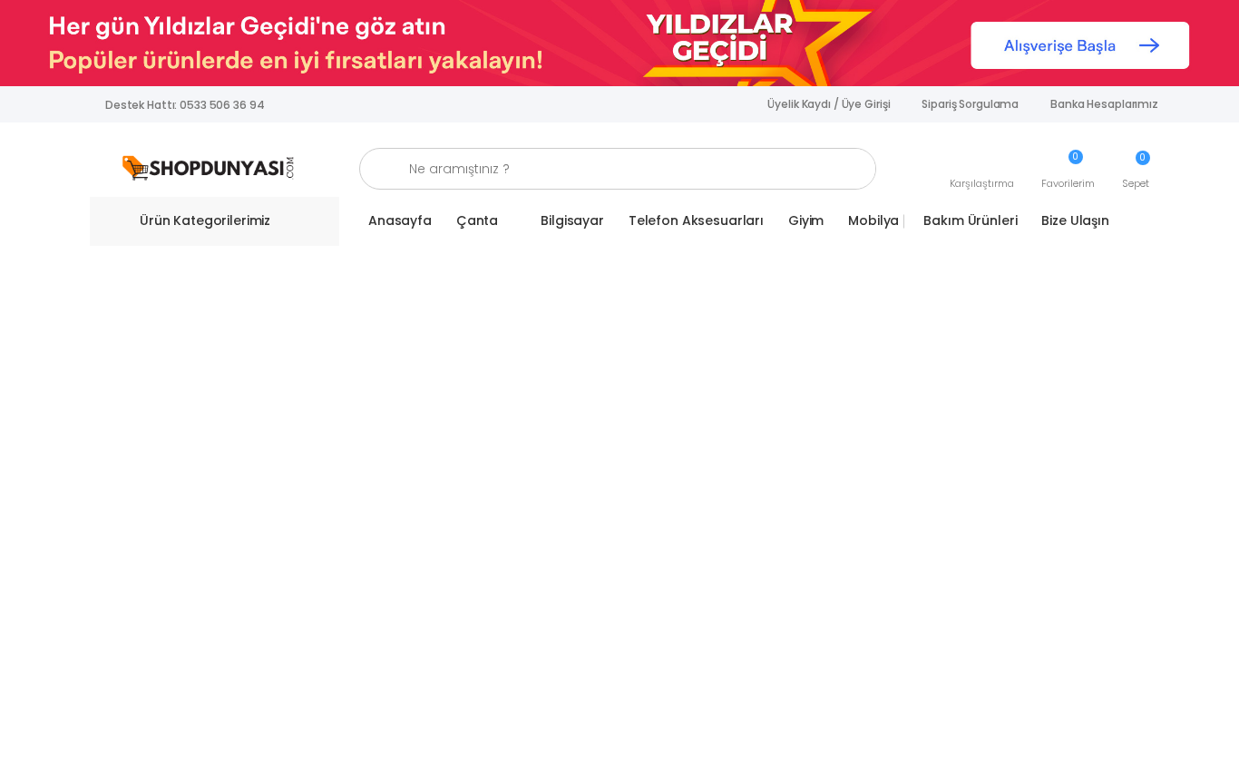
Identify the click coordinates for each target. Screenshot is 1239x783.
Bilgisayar (572, 220)
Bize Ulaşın (1074, 220)
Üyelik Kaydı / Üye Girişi (828, 104)
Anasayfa (400, 220)
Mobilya (873, 220)
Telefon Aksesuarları (696, 220)
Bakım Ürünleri (970, 220)
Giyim (806, 220)
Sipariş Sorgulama (970, 104)
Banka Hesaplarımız (1104, 104)
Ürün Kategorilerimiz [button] (205, 220)
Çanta (477, 220)
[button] (982, 168)
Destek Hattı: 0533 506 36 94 (185, 105)
